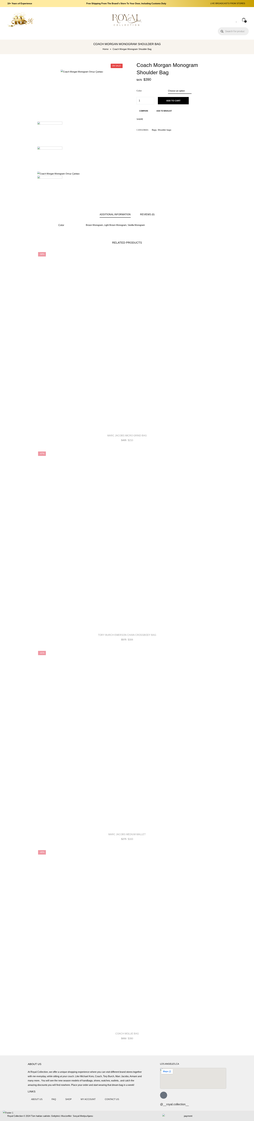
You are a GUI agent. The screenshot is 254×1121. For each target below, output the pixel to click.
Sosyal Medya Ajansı (82, 1116)
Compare (143, 111)
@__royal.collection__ (174, 1104)
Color (139, 91)
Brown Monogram (94, 225)
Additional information (115, 214)
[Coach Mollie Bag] (127, 939)
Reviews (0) (147, 214)
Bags (154, 130)
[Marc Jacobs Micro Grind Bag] (127, 341)
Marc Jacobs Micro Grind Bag (127, 435)
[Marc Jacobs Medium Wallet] (127, 739)
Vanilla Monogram (136, 225)
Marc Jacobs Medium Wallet (127, 834)
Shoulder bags (164, 130)
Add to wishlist (164, 111)
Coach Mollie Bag (127, 1033)
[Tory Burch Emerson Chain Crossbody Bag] (127, 540)
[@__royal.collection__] (163, 1095)
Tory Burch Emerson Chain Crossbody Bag (127, 635)
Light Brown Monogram (115, 225)
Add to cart (173, 100)
